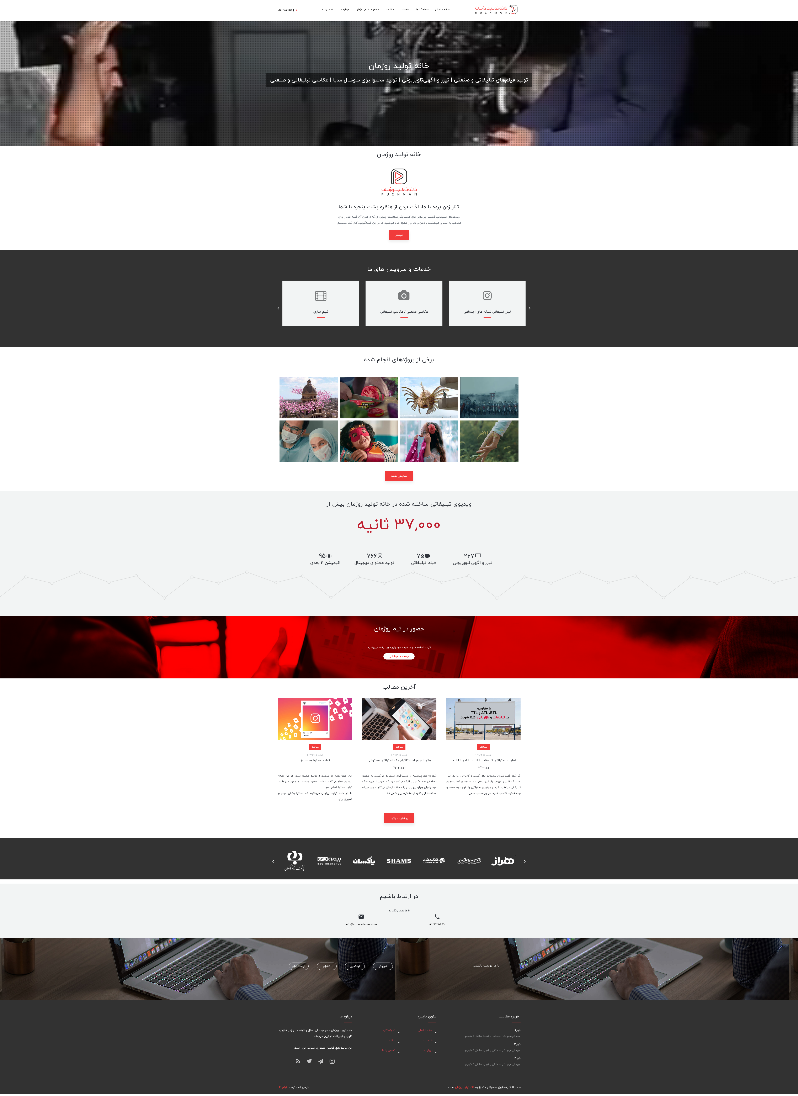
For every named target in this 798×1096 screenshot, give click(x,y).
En (296, 10)
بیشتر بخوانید (399, 818)
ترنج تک (282, 1087)
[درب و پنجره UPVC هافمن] (489, 397)
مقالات (483, 747)
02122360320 (437, 924)
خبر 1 (518, 1030)
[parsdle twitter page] (309, 1061)
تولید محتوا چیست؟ (315, 760)
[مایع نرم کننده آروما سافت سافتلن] (429, 441)
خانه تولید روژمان (497, 10)
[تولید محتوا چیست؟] (315, 719)
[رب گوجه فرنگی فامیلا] (369, 397)
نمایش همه (399, 475)
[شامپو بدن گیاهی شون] (489, 441)
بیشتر (399, 234)
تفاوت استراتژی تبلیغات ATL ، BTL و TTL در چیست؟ (483, 763)
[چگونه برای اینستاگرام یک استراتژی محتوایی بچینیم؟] (399, 719)
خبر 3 (517, 1058)
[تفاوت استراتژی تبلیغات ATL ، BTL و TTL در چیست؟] (483, 719)
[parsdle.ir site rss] (298, 1061)
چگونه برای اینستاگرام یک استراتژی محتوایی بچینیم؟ (399, 763)
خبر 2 (517, 1044)
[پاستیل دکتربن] (369, 441)
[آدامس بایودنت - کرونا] (309, 441)
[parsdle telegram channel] (320, 1061)
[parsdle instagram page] (332, 1061)
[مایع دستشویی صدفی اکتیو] (309, 397)
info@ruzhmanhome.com (361, 924)
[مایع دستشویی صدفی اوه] (429, 397)
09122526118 (284, 10)
